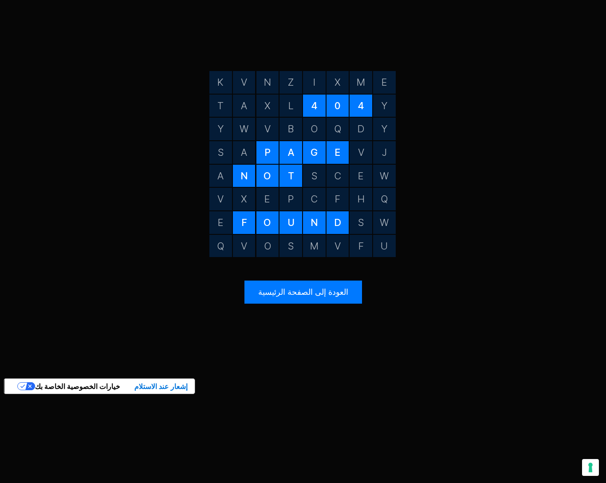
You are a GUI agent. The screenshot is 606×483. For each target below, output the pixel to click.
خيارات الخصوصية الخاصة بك (77, 386)
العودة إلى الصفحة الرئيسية (303, 292)
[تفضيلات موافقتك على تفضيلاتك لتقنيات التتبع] (590, 467)
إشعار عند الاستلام (161, 386)
